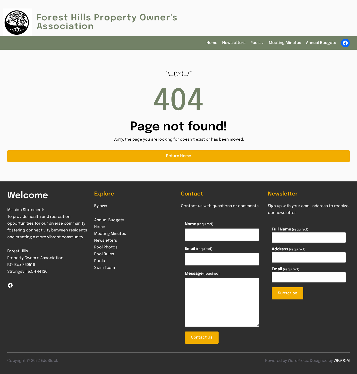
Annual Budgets (109, 220)
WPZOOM (342, 361)
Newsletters (105, 240)
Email (198, 249)
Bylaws (100, 206)
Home (99, 227)
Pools (99, 261)
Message (202, 274)
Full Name (290, 229)
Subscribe (287, 293)
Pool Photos (106, 247)
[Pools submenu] (263, 43)
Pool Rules (104, 254)
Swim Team (104, 268)
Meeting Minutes (110, 234)
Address (288, 249)
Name (199, 224)
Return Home (178, 156)
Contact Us (201, 337)
